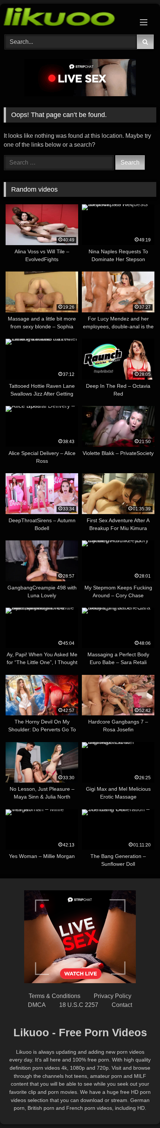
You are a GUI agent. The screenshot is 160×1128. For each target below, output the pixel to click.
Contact (122, 1005)
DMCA (37, 1005)
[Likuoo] (65, 18)
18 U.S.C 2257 (78, 1005)
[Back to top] (137, 1106)
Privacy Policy (112, 996)
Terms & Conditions (54, 996)
